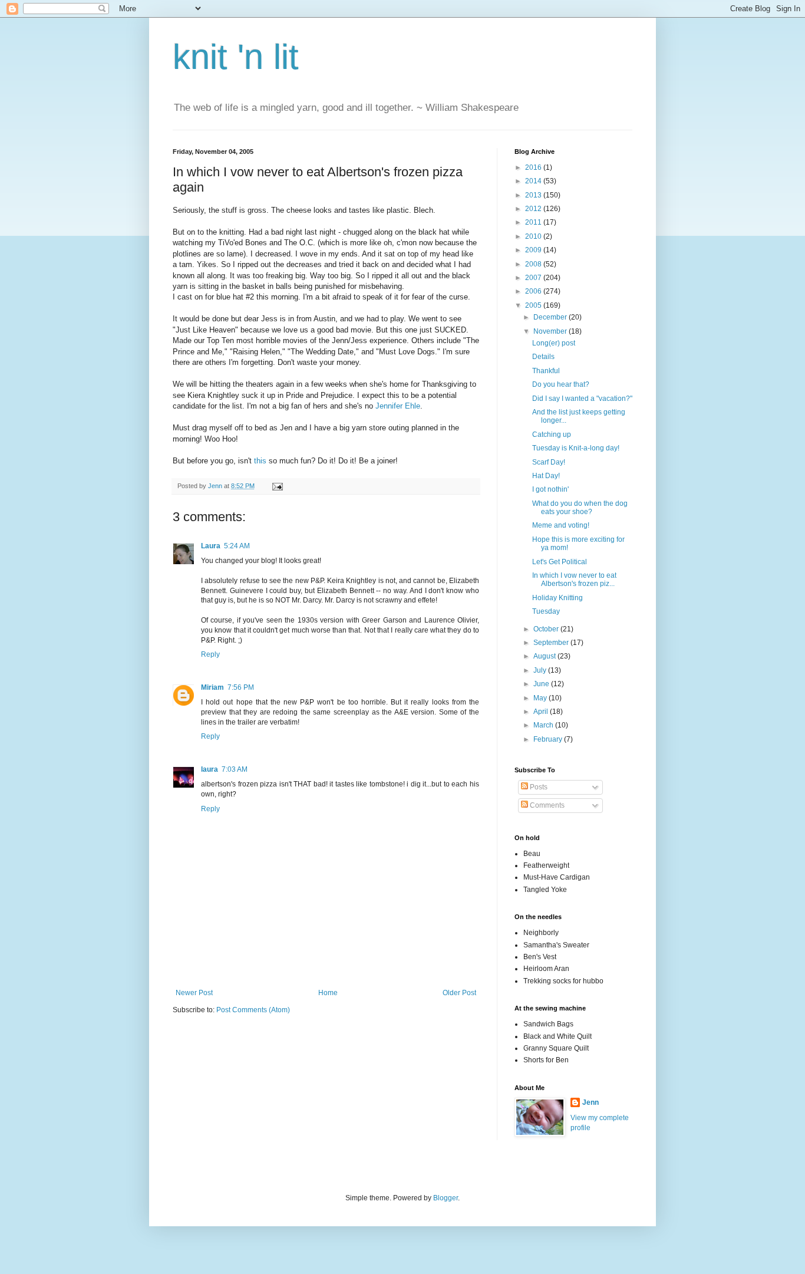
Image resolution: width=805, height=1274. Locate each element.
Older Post (459, 993)
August (545, 656)
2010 (534, 236)
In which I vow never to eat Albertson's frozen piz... (574, 579)
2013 (534, 195)
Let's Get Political (559, 562)
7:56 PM (240, 687)
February (548, 739)
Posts (537, 787)
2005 (534, 305)
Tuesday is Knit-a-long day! (575, 448)
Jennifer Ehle (397, 405)
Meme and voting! (560, 525)
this (260, 460)
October (546, 629)
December (551, 317)
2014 (534, 181)
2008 (534, 264)
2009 (534, 250)
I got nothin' (550, 489)
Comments (546, 805)
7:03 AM (235, 769)
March (544, 725)
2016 (534, 167)
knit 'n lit (236, 57)
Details (543, 357)
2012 (534, 209)
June (542, 684)
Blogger (445, 1198)
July (540, 670)
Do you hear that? (560, 384)
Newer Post (194, 993)
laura (209, 769)
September (551, 642)
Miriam (212, 687)
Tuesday (546, 611)
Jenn (590, 1102)
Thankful (546, 371)
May (541, 698)
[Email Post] (277, 485)
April (541, 711)
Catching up (551, 434)
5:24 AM (237, 546)
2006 (534, 291)
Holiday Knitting (557, 598)
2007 (534, 278)
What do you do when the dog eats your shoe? (580, 507)
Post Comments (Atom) (253, 1010)
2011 (534, 222)
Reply (210, 654)
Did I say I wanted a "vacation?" (582, 398)
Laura (210, 546)
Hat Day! (546, 476)
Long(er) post (553, 343)
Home (328, 993)
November (551, 331)
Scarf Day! (548, 462)
